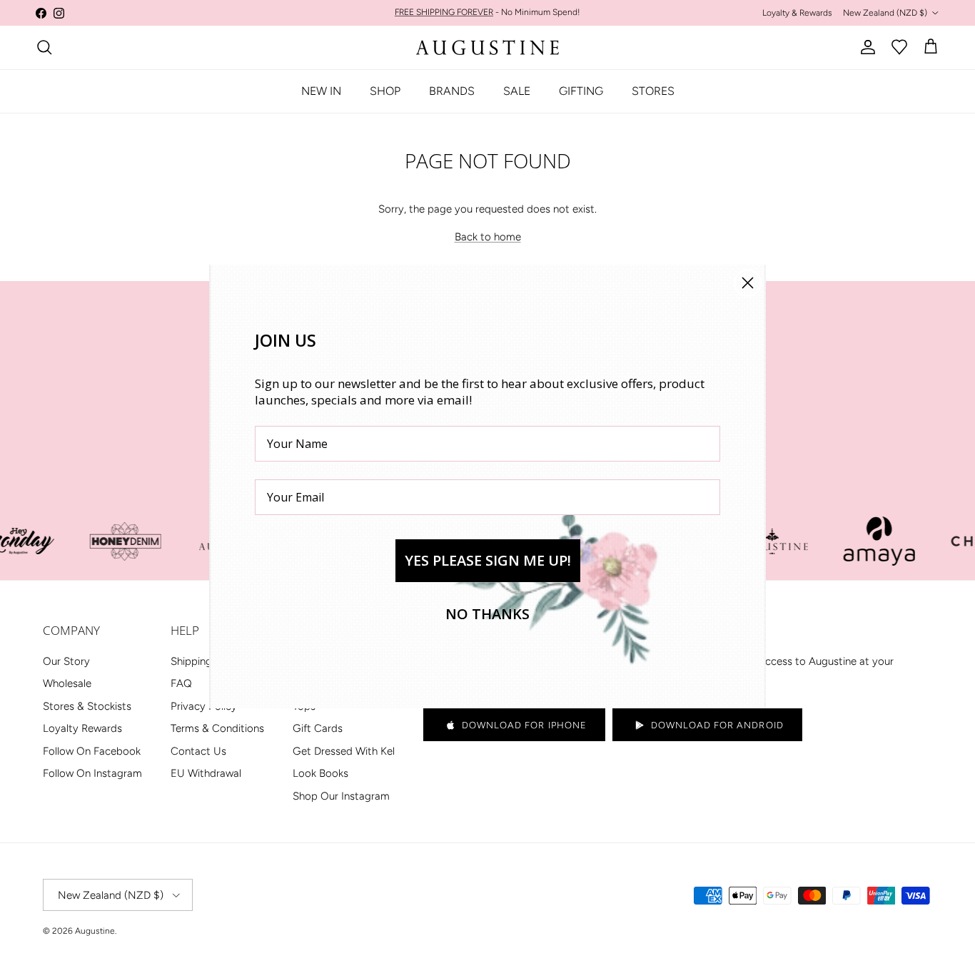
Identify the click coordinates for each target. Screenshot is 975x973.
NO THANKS (487, 613)
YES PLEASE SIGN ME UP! (488, 560)
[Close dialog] (747, 282)
